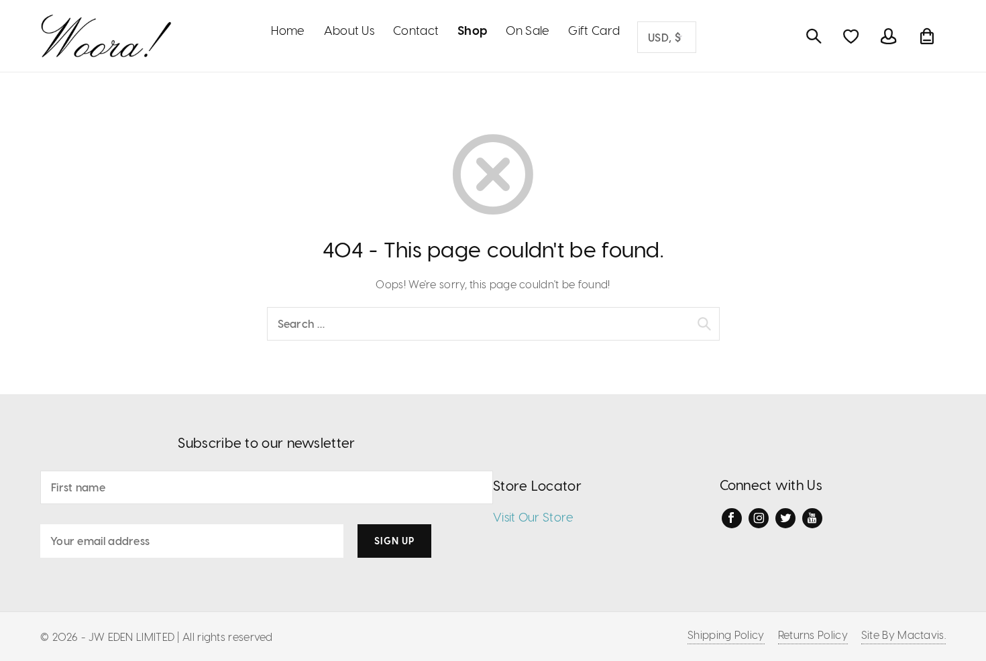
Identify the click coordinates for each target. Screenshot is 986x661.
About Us (349, 30)
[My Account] (889, 36)
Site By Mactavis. (903, 634)
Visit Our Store (533, 516)
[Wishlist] (851, 36)
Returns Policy (813, 634)
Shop (472, 30)
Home (288, 30)
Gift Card (594, 30)
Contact (416, 30)
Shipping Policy (726, 634)
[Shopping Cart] (927, 36)
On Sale (527, 30)
